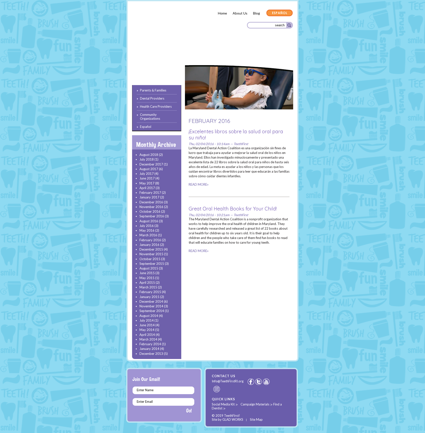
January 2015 (149, 297)
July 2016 (146, 226)
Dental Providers (185, 52)
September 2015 (151, 264)
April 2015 (147, 282)
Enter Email (145, 401)
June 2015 (147, 273)
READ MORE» (199, 184)
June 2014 (147, 325)
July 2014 (146, 320)
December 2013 (151, 354)
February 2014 (150, 344)
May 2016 (146, 230)
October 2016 (149, 211)
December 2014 (151, 301)
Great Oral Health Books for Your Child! (233, 209)
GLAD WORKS (232, 419)
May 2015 (146, 278)
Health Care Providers (223, 51)
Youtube (266, 381)
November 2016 (151, 207)
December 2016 (151, 202)
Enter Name (145, 390)
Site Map (256, 419)
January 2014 (149, 349)
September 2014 (151, 311)
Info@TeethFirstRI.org (227, 381)
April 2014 (147, 335)
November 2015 (151, 254)
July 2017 (146, 174)
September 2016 (151, 216)
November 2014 (151, 306)
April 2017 (147, 188)
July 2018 (146, 159)
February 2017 (150, 192)
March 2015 (148, 287)
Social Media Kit (223, 404)
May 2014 (146, 330)
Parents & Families (149, 52)
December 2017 (151, 164)
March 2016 (148, 235)
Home (222, 13)
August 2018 (148, 155)
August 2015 (148, 268)
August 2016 (148, 221)
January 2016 (149, 245)
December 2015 (151, 249)
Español (279, 13)
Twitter (259, 381)
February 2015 (150, 292)
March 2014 (148, 339)
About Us (240, 13)
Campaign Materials (255, 404)
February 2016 (150, 240)
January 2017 (149, 197)
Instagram (217, 389)
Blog (256, 13)
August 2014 (148, 316)
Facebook (251, 381)
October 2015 (149, 259)
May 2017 (146, 183)
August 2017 (148, 169)
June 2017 (147, 178)
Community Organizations (268, 52)
